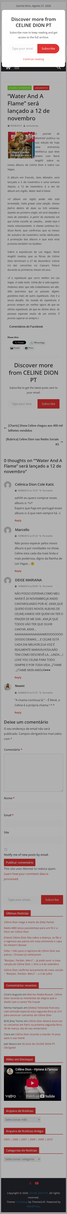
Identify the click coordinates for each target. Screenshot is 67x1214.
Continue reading (33, 59)
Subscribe (48, 48)
